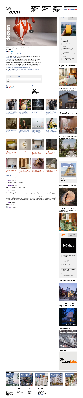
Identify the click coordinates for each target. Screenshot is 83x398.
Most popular (63, 18)
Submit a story (42, 391)
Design (33, 10)
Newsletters (45, 13)
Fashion (22, 69)
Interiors (33, 9)
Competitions (56, 14)
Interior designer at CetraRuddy (67, 261)
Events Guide (56, 9)
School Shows (56, 11)
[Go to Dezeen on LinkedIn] (71, 9)
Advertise (41, 392)
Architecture (34, 8)
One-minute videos (14, 70)
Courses (55, 13)
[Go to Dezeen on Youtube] (76, 9)
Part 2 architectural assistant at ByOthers (69, 256)
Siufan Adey (8, 53)
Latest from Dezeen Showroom (14, 137)
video (13, 56)
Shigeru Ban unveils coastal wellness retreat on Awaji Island (69, 55)
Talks (43, 10)
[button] (76, 15)
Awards (55, 7)
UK (25, 69)
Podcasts (44, 14)
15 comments (22, 53)
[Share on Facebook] (6, 51)
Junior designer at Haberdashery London (68, 274)
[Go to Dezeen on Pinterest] (69, 9)
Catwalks (8, 70)
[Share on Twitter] (8, 51)
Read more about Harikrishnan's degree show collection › (18, 67)
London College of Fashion (11, 57)
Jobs (54, 8)
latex (30, 56)
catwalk (19, 56)
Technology (34, 11)
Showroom (56, 10)
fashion (9, 59)
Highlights (11, 372)
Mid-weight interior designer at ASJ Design (69, 270)
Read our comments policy (22, 176)
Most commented (73, 18)
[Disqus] (31, 193)
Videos (44, 11)
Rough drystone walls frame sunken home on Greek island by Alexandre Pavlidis (69, 60)
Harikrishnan (24, 57)
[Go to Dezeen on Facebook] (73, 9)
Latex (12, 69)
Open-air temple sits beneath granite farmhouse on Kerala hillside (69, 45)
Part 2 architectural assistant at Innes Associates (69, 265)
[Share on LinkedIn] (12, 51)
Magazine (33, 7)
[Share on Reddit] (10, 51)
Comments (41, 390)
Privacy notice (42, 393)
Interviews (45, 8)
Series (44, 7)
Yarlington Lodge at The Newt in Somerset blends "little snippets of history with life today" (68, 50)
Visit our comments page (11, 176)
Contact (40, 394)
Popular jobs (63, 235)
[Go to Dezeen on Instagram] (70, 9)
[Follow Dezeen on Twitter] (74, 9)
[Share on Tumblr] (13, 51)
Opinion (44, 9)
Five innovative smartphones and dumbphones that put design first (69, 40)
